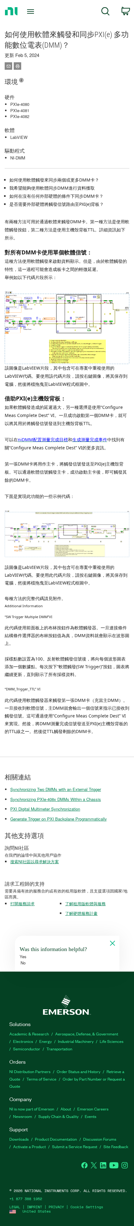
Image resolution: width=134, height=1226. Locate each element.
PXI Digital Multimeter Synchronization (45, 809)
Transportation (59, 1049)
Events (90, 1116)
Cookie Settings (86, 1206)
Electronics (23, 1041)
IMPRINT (34, 1206)
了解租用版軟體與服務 (85, 903)
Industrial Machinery (75, 1041)
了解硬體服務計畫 (81, 913)
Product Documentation (56, 1139)
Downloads (19, 1139)
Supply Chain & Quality (58, 1116)
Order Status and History (78, 1071)
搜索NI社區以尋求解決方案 (34, 861)
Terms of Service (41, 1079)
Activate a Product (29, 1146)
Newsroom (22, 1116)
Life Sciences (111, 1041)
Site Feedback (115, 1146)
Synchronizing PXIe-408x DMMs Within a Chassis (55, 799)
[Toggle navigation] (32, 11)
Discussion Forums (99, 1139)
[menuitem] (105, 12)
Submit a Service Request (74, 1146)
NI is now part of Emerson (31, 1109)
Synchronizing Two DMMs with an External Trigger (55, 789)
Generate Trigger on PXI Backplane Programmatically (58, 819)
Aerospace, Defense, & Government (86, 1034)
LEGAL (14, 1206)
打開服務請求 (22, 903)
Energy (45, 1041)
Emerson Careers (92, 1109)
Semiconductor (26, 1049)
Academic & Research (29, 1034)
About (65, 1109)
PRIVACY (56, 1206)
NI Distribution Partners (29, 1071)
